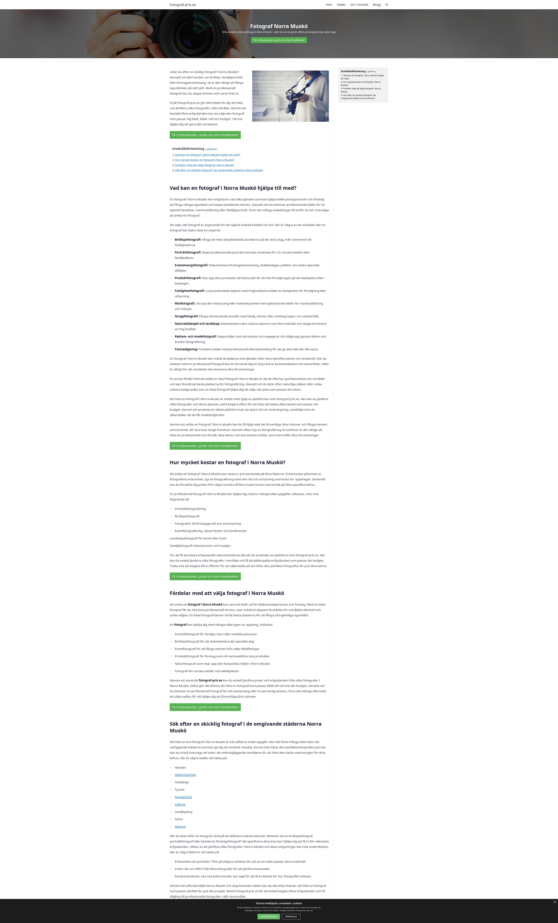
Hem (329, 5)
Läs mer (309, 910)
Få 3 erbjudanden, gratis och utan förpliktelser (279, 40)
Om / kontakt (359, 5)
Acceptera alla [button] (269, 916)
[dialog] (279, 911)
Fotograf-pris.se (183, 4)
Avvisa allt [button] (291, 916)
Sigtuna (180, 826)
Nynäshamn (183, 797)
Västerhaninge (185, 775)
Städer (341, 5)
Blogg (377, 5)
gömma (211, 149)
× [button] (555, 902)
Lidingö (180, 804)
